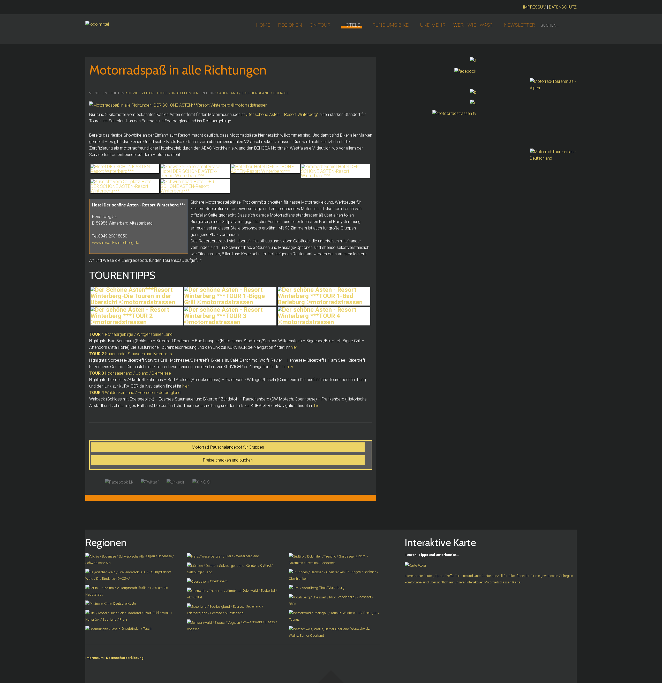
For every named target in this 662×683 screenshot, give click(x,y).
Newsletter (519, 25)
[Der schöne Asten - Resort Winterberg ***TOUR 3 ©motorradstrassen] (230, 316)
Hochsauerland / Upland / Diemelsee (130, 373)
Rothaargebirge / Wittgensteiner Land (130, 334)
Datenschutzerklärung (125, 658)
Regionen (290, 25)
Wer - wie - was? (472, 25)
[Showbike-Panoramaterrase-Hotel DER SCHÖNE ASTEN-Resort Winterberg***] (195, 171)
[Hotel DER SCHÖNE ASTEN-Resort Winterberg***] (125, 169)
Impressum (94, 658)
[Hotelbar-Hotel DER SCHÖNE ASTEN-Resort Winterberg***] (265, 169)
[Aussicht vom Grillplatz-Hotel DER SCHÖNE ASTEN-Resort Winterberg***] (125, 186)
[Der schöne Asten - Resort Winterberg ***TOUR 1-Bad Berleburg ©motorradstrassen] (324, 296)
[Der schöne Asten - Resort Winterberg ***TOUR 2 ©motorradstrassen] (137, 316)
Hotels (351, 25)
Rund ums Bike (390, 25)
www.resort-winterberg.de (115, 242)
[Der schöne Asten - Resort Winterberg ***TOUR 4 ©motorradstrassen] (324, 316)
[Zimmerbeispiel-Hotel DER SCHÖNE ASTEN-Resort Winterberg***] (335, 171)
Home (263, 25)
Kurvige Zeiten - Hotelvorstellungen (162, 93)
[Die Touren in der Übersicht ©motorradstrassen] (137, 296)
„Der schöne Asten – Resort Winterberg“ (282, 114)
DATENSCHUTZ (563, 7)
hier (294, 347)
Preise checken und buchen (228, 460)
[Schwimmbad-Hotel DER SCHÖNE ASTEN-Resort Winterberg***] (195, 186)
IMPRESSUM (534, 7)
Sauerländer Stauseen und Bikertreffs (130, 353)
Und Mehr (433, 25)
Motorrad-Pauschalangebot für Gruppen (228, 447)
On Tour (320, 25)
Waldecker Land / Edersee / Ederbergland (134, 392)
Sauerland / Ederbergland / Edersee (253, 93)
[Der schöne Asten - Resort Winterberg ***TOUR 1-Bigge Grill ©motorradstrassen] (230, 296)
